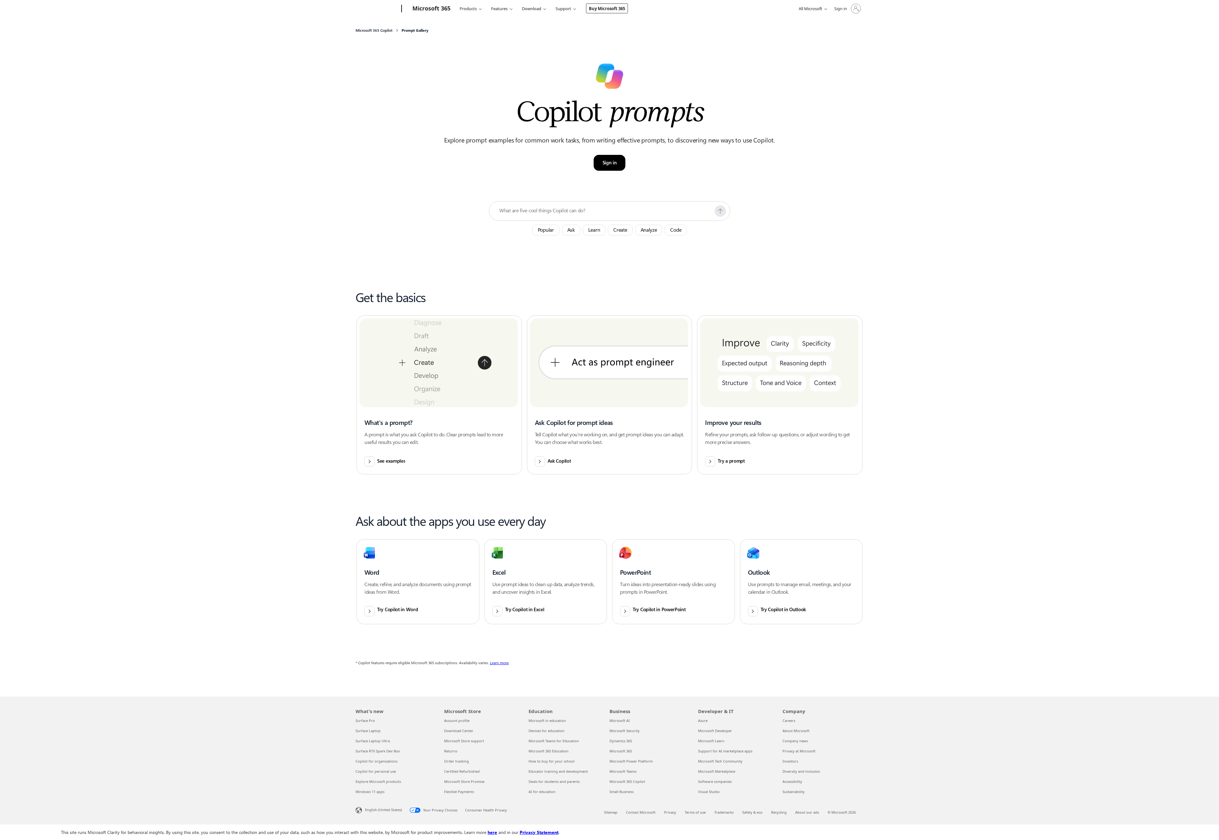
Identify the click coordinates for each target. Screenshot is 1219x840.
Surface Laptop (368, 730)
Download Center (458, 730)
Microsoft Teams (623, 771)
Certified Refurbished (462, 771)
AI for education (542, 791)
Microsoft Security (625, 730)
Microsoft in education (547, 720)
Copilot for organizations (376, 761)
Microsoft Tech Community (720, 761)
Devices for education (546, 730)
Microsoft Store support (464, 740)
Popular (546, 230)
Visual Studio (709, 791)
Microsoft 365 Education (549, 751)
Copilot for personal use (376, 771)
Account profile (457, 720)
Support (563, 8)
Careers (789, 720)
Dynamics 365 (621, 740)
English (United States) (383, 809)
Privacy (670, 812)
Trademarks (724, 812)
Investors (790, 761)
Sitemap (610, 812)
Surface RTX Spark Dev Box (378, 751)
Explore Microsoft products (378, 781)
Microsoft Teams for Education (554, 740)
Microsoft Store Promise (464, 781)
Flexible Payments (459, 791)
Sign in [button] (610, 163)
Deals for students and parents (554, 781)
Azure (703, 720)
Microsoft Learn (711, 740)
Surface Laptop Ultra (373, 740)
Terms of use (695, 812)
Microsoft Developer (715, 730)
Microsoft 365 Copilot (627, 781)
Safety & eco (752, 812)
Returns (450, 751)
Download (531, 8)
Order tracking (456, 761)
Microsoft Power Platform (631, 761)
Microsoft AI (620, 720)
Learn (594, 230)
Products (468, 8)
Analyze (649, 230)
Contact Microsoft (641, 812)
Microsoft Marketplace (716, 771)
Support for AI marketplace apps (725, 751)
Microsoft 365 (621, 751)
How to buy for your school (552, 761)
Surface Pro (365, 720)
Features (499, 8)
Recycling (779, 812)
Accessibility (792, 781)
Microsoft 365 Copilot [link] (374, 30)
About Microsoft (796, 730)
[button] (720, 211)
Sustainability (794, 791)
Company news (795, 740)
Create (620, 230)
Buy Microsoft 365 (607, 8)
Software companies (715, 781)
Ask (571, 230)
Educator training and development (558, 771)
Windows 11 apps (370, 791)
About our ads (807, 812)
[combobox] (605, 210)
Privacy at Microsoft (799, 751)
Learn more (499, 663)
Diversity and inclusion (801, 771)
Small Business (622, 791)
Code (675, 230)
